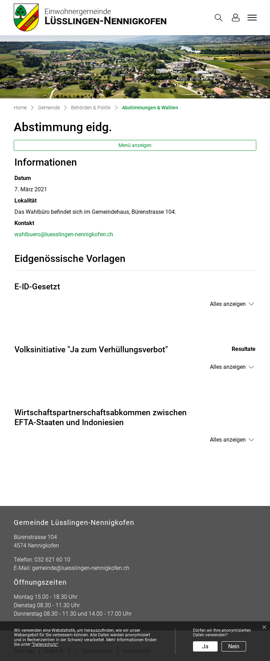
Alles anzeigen (228, 304)
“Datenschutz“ (45, 644)
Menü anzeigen (135, 145)
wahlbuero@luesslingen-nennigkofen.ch (63, 234)
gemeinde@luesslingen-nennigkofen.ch (80, 568)
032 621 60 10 (52, 559)
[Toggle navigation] (251, 17)
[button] (220, 18)
